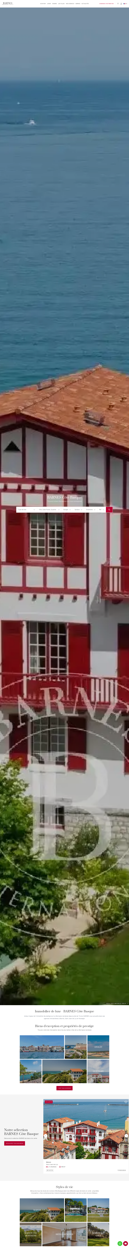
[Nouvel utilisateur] (121, 4)
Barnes (78, 3)
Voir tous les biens (64, 1088)
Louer (49, 3)
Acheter (43, 3)
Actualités (85, 3)
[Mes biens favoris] (118, 4)
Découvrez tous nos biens (14, 1143)
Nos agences (70, 3)
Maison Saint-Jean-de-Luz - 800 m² (116, 1003)
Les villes (61, 3)
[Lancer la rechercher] (109, 509)
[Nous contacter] (125, 1243)
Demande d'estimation (106, 3)
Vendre (54, 3)
